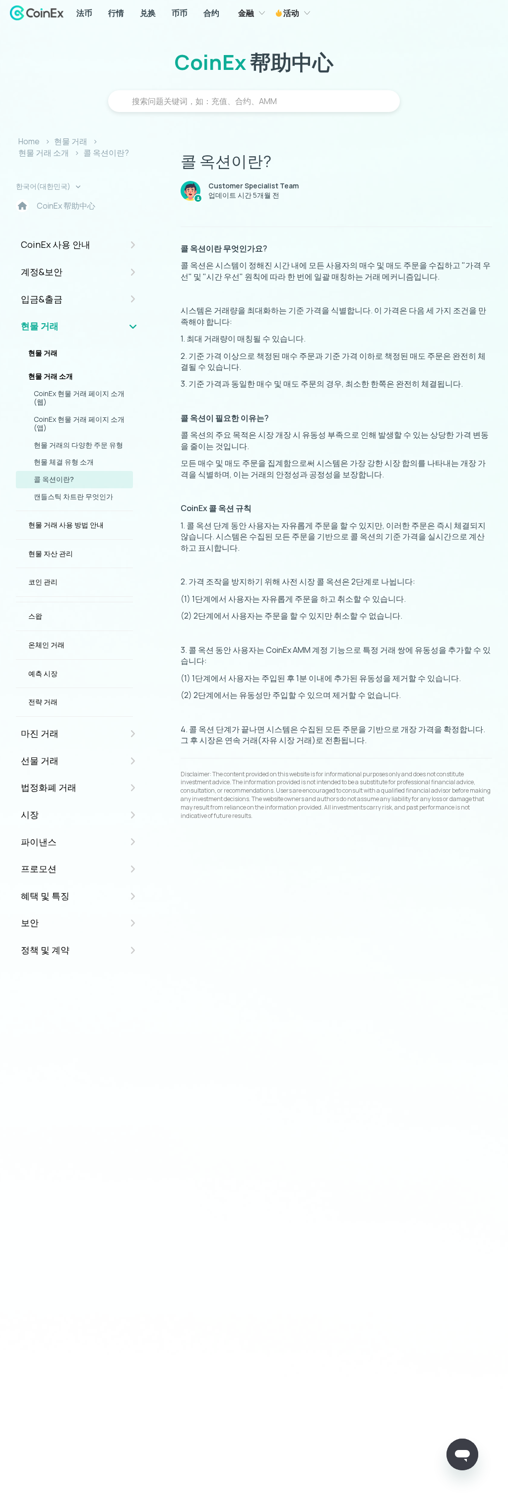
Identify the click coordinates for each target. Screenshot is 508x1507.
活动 (290, 12)
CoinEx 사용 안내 (55, 244)
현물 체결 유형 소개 (64, 461)
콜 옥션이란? (106, 152)
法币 (84, 12)
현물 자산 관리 (50, 553)
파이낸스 (39, 842)
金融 (246, 12)
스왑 (35, 616)
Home (29, 141)
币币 (180, 12)
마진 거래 (40, 733)
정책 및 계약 (45, 950)
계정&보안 (42, 272)
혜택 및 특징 (45, 896)
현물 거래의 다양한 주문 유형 (78, 445)
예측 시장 (43, 673)
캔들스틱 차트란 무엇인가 (73, 496)
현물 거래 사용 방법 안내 (66, 524)
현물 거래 (70, 141)
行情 (116, 12)
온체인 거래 (46, 644)
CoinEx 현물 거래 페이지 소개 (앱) (79, 423)
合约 (211, 12)
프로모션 (39, 868)
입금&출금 (42, 299)
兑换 (148, 12)
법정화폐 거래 (48, 787)
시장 (30, 814)
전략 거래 (43, 701)
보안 (30, 922)
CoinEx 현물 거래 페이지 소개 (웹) (79, 397)
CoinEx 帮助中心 (66, 205)
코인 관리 (43, 581)
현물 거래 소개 (43, 152)
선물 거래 (40, 760)
